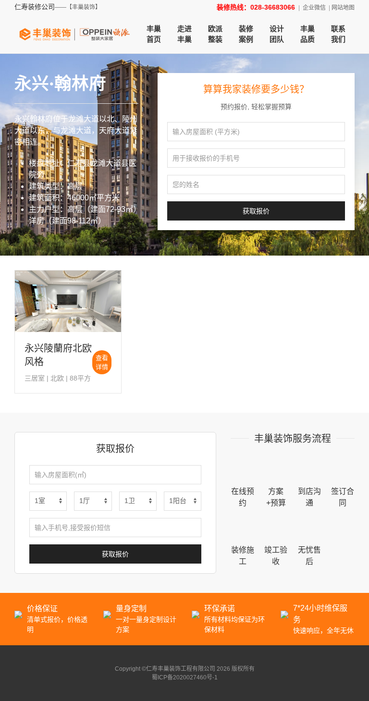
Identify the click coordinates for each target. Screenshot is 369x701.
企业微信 (314, 7)
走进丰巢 (184, 34)
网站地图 (343, 7)
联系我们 (338, 34)
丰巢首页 (154, 34)
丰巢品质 (307, 34)
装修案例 (246, 34)
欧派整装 (215, 34)
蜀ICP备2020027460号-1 (185, 677)
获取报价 (256, 211)
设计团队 (277, 34)
